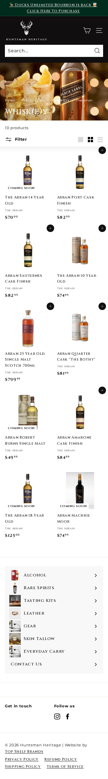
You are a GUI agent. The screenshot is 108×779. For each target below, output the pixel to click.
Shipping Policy (23, 766)
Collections (33, 100)
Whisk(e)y (61, 100)
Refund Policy (60, 759)
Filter (20, 139)
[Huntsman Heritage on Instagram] (57, 716)
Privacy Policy (22, 759)
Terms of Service (65, 766)
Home (10, 100)
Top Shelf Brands (24, 751)
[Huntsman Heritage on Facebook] (68, 716)
